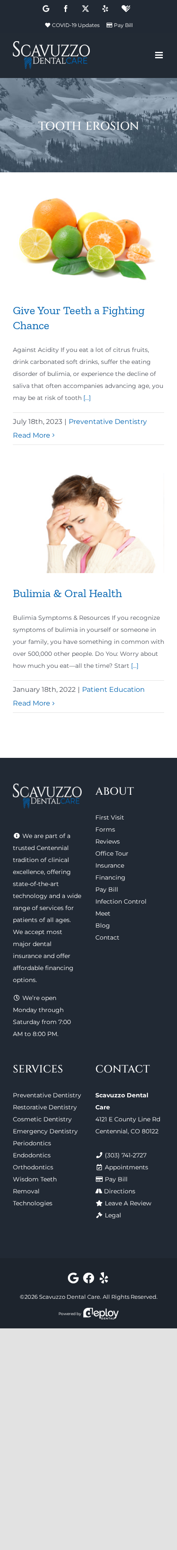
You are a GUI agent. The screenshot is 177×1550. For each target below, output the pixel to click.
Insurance (109, 865)
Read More (31, 435)
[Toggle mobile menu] (159, 55)
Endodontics (32, 1155)
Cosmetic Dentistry (42, 1119)
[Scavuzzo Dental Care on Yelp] (104, 1280)
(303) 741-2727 (125, 1155)
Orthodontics (33, 1167)
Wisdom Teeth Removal (35, 1185)
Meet (102, 913)
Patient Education (113, 689)
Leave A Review (128, 1203)
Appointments (126, 1167)
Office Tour (111, 853)
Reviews (107, 841)
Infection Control (120, 901)
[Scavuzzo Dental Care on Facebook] (89, 1280)
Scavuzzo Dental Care (69, 1296)
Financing (110, 877)
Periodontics (32, 1143)
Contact (107, 937)
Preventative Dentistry (108, 422)
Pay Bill (123, 25)
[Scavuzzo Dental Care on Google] (73, 1280)
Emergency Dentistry (45, 1131)
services (52, 908)
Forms (105, 829)
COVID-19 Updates (76, 25)
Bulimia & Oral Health (67, 593)
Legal (113, 1215)
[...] (87, 398)
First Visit (109, 817)
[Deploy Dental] (101, 1313)
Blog (102, 925)
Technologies (32, 1203)
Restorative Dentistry (45, 1107)
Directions (119, 1191)
